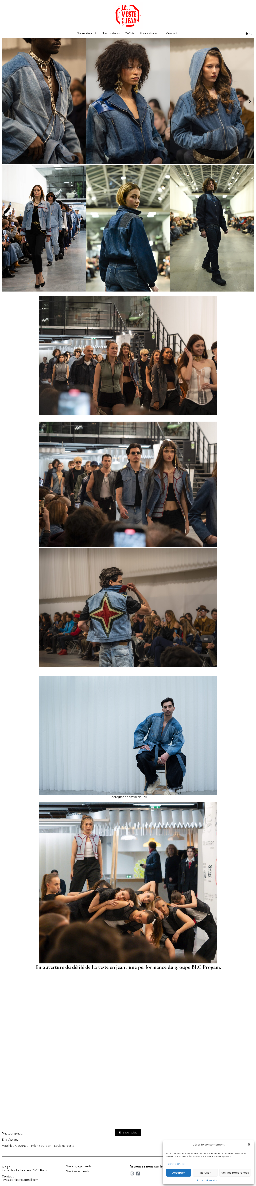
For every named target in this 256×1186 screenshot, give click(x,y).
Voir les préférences (235, 1172)
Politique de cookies (206, 1180)
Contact (171, 33)
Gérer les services (176, 1163)
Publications (148, 33)
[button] (249, 1144)
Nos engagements (78, 1166)
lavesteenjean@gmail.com (20, 1179)
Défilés (129, 33)
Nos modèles (111, 33)
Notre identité (86, 33)
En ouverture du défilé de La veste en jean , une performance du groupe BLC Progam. (128, 967)
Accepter (178, 1172)
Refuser (205, 1172)
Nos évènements (77, 1171)
